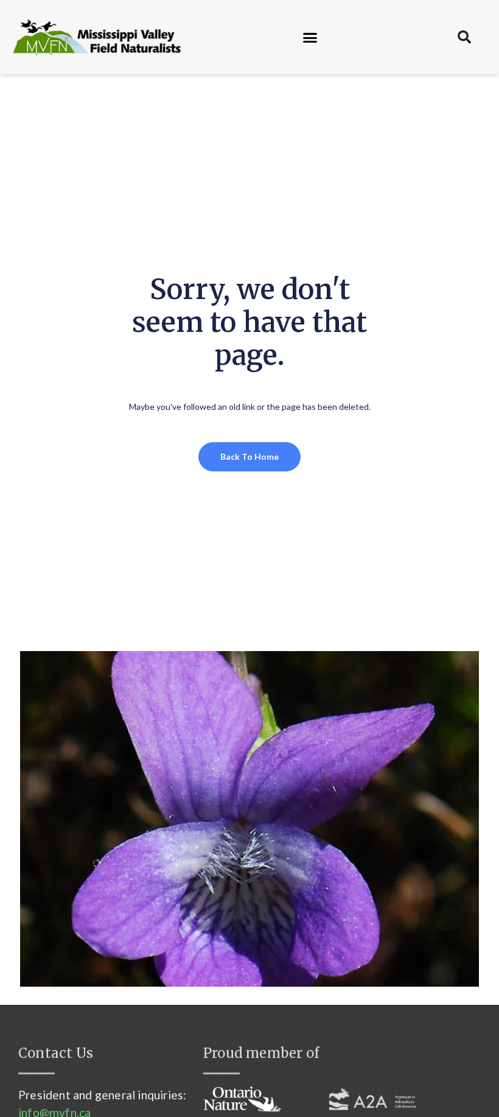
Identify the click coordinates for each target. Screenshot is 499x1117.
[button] (310, 37)
